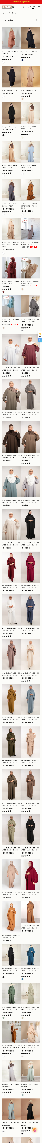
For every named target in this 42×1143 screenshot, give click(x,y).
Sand (3, 328)
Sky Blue (22, 174)
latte (22, 289)
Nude (22, 99)
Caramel (22, 214)
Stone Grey (3, 1095)
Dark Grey (3, 214)
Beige (22, 137)
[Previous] (7, 2)
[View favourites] (29, 7)
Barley (3, 176)
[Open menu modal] (39, 7)
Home (4, 13)
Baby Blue (3, 1131)
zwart (3, 135)
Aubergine (3, 97)
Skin (3, 253)
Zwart (3, 977)
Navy (22, 60)
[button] (6, 59)
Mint (22, 1095)
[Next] (34, 2)
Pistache (22, 1018)
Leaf (3, 1018)
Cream (22, 1056)
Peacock (22, 979)
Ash (22, 330)
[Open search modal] (24, 7)
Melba (3, 62)
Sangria (3, 292)
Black (22, 1133)
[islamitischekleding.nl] (8, 7)
